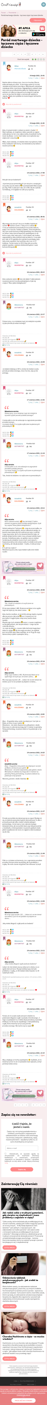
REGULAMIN (30, 1384)
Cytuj (30, 78)
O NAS (15, 1381)
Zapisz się (22, 1169)
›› (43, 54)
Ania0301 (18, 207)
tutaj (6, 1163)
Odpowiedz (38, 20)
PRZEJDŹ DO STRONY (23, 1400)
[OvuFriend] (11, 6)
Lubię (36, 78)
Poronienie (12, 13)
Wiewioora (18, 305)
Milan (16, 66)
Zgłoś (43, 78)
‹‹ (14, 54)
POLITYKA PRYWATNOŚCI (27, 1381)
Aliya (16, 114)
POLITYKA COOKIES (15, 1384)
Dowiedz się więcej (23, 1395)
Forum (3, 13)
